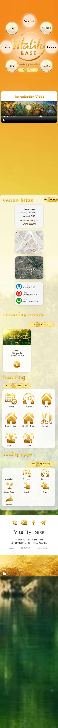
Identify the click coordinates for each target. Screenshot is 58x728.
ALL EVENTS (41, 324)
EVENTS (46, 28)
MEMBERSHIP (51, 200)
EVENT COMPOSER (17, 386)
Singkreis (17, 353)
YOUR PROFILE (41, 464)
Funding (51, 47)
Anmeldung (28, 70)
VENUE (46, 66)
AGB (11, 547)
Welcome (29, 21)
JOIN (12, 28)
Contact (6, 47)
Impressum (42, 547)
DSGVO (25, 547)
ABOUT (12, 66)
